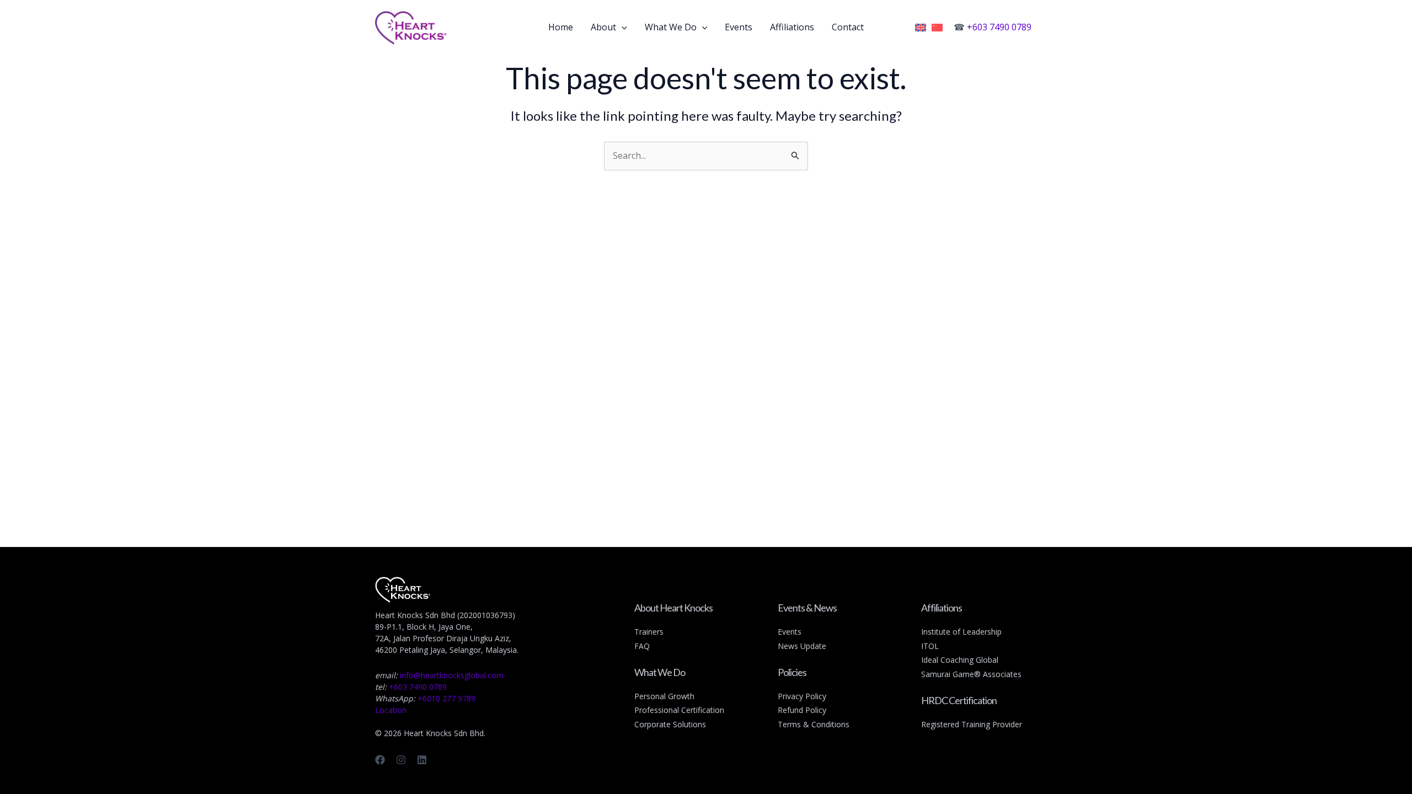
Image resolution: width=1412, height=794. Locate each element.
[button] (621, 27)
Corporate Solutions (670, 724)
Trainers (649, 631)
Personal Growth (664, 696)
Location (391, 710)
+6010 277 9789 (446, 698)
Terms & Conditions (813, 724)
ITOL (930, 646)
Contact (848, 27)
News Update (802, 646)
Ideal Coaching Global (959, 659)
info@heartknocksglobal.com (452, 675)
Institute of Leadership (961, 631)
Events (738, 27)
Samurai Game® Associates (971, 674)
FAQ (642, 646)
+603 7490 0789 (999, 27)
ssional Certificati (684, 710)
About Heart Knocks (673, 608)
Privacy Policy (802, 696)
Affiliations (792, 27)
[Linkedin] (422, 760)
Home (560, 27)
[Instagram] (401, 760)
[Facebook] (380, 760)
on (719, 710)
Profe (644, 710)
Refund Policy (802, 710)
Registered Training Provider (971, 724)
